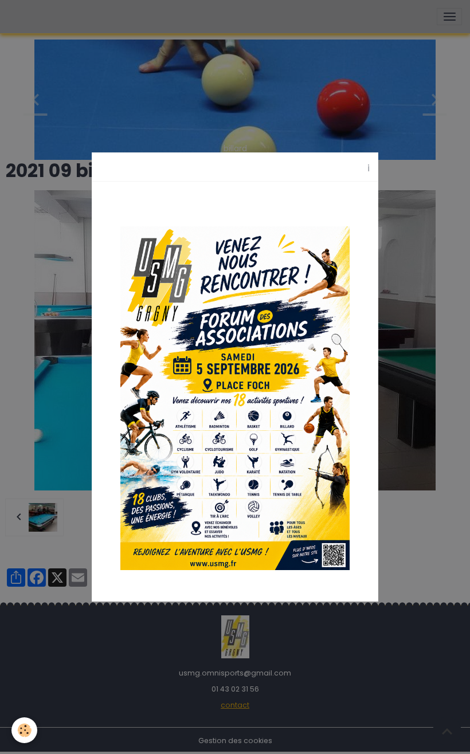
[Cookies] (24, 730)
